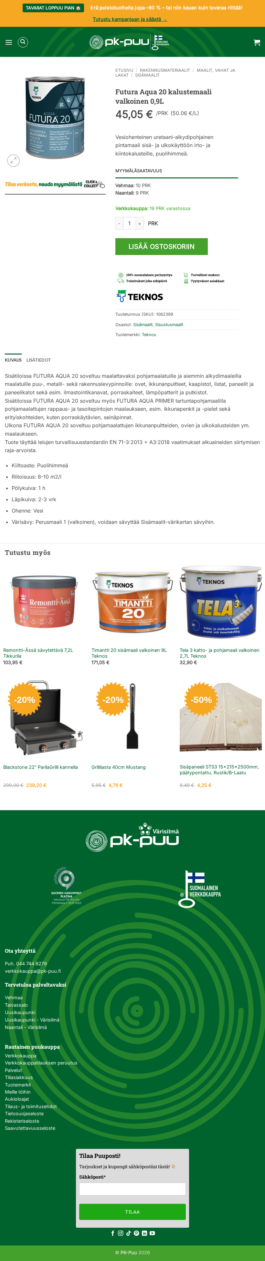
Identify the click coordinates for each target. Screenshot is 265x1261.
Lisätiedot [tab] (38, 360)
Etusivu (124, 70)
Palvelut (13, 1070)
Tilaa (132, 1212)
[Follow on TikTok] (128, 1233)
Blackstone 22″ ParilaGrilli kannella (40, 767)
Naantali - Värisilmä (26, 1027)
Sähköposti (92, 1177)
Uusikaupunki (20, 1012)
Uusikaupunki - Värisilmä (32, 1020)
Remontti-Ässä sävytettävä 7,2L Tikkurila (38, 653)
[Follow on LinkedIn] (144, 1233)
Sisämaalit (147, 75)
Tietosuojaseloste (24, 1113)
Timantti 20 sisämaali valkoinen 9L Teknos (129, 653)
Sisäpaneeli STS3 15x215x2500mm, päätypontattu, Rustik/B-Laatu (219, 770)
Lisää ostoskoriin (162, 246)
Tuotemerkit (18, 1084)
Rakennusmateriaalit (165, 70)
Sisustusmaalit (169, 324)
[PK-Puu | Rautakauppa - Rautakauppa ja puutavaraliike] (129, 42)
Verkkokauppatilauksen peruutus (41, 1062)
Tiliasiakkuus (19, 1077)
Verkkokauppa (21, 1055)
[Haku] (23, 42)
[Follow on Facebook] (112, 1233)
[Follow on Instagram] (120, 1233)
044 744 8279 (31, 963)
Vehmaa (14, 997)
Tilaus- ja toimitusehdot (31, 1106)
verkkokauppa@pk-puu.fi (33, 971)
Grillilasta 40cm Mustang (118, 767)
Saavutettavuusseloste (30, 1128)
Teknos (149, 334)
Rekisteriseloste (22, 1121)
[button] (9, 42)
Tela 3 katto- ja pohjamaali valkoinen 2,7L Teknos (220, 653)
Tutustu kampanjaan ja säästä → (130, 19)
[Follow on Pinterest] (136, 1233)
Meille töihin (18, 1092)
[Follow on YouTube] (152, 1233)
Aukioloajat (17, 1099)
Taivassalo (16, 1005)
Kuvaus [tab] (13, 360)
